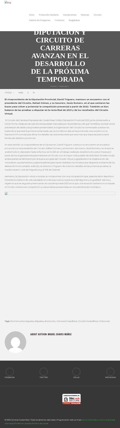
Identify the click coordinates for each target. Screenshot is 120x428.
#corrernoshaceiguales (22, 321)
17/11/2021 (8, 93)
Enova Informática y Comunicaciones (98, 420)
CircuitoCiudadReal (88, 321)
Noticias (63, 86)
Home (53, 86)
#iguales (39, 321)
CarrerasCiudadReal (67, 321)
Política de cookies (40, 423)
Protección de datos (23, 423)
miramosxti (104, 321)
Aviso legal (9, 423)
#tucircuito (50, 321)
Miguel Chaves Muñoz (60, 334)
